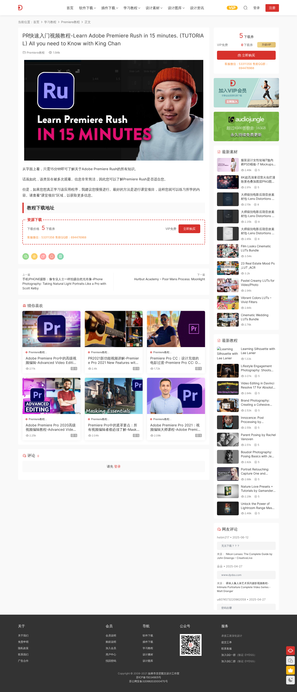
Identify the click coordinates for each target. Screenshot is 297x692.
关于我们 (23, 635)
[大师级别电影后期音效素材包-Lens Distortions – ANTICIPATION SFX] (228, 234)
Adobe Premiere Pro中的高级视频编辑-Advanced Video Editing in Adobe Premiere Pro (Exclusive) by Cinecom (51, 360)
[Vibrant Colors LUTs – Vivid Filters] (228, 302)
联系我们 (23, 654)
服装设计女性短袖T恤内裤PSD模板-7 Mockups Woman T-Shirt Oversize (258, 164)
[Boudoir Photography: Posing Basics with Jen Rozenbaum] (228, 457)
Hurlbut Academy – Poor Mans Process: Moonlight (169, 279)
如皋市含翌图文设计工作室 (163, 673)
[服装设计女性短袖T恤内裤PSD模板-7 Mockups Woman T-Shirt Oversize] (228, 165)
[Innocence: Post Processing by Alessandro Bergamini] (228, 422)
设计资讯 (197, 8)
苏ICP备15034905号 (148, 677)
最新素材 (229, 151)
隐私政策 (23, 648)
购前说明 (111, 641)
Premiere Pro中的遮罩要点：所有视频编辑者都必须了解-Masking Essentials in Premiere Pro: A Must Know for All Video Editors (113, 427)
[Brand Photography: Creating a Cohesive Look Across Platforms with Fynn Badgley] (228, 405)
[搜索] (245, 7)
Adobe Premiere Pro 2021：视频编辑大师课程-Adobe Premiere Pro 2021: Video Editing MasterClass (175, 427)
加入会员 (111, 648)
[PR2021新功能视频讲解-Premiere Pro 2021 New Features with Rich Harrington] (114, 329)
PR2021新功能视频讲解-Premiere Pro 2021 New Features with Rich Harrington (113, 360)
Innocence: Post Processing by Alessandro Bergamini (256, 422)
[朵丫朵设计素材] (37, 7)
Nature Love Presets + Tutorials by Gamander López (257, 491)
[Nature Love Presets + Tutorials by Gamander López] (228, 491)
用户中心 (111, 654)
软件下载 (86, 8)
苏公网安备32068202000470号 (148, 681)
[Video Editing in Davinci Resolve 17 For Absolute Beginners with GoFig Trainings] (228, 388)
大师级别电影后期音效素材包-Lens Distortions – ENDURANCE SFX (257, 199)
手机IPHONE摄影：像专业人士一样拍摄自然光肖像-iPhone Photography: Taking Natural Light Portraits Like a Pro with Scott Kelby (64, 283)
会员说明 (111, 635)
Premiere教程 (36, 52)
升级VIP (266, 44)
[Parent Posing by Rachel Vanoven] (228, 439)
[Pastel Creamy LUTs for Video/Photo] (228, 285)
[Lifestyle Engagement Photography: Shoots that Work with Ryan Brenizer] (228, 371)
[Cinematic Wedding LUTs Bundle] (228, 320)
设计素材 (148, 654)
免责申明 (23, 641)
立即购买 (189, 229)
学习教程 (130, 8)
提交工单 (226, 642)
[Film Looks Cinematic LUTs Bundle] (228, 251)
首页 (70, 8)
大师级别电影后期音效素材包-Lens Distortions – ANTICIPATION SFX (257, 233)
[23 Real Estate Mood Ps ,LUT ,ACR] (228, 268)
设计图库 (175, 8)
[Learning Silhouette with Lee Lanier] (228, 353)
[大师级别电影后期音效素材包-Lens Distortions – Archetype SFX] (228, 216)
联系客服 (226, 648)
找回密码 (111, 660)
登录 (117, 466)
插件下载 (108, 8)
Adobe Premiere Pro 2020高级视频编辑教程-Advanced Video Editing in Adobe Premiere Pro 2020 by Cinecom (51, 427)
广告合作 (23, 660)
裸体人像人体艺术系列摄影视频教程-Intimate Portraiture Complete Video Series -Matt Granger (243, 587)
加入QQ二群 (228, 661)
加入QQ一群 (228, 654)
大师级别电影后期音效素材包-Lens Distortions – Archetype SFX (257, 216)
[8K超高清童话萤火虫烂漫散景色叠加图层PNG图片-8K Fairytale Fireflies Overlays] (228, 182)
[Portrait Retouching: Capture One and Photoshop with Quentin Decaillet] (228, 474)
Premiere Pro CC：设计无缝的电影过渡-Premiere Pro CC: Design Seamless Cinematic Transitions (176, 360)
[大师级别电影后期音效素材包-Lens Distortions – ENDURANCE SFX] (228, 199)
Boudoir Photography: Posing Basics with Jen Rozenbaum (257, 456)
